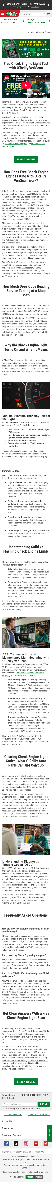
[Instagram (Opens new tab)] (26, 1143)
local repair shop (36, 258)
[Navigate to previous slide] (3, 5)
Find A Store (26, 159)
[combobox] (33, 13)
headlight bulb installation (13, 1063)
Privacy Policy (43, 1172)
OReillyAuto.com (9, 1000)
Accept (30, 1177)
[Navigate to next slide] (48, 5)
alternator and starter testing (14, 1060)
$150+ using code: (26, 5)
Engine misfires (15, 482)
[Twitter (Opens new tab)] (16, 1143)
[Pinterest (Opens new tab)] (46, 1143)
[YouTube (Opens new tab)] (36, 1143)
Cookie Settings (17, 1177)
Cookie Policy (27, 1172)
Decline (38, 1177)
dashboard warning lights (16, 143)
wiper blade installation (38, 1060)
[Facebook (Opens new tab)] (6, 1143)
